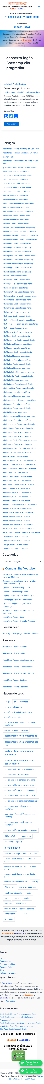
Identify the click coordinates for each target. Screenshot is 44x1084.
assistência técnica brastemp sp (21, 735)
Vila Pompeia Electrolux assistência (17, 268)
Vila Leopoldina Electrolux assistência (18, 388)
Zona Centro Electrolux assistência (17, 175)
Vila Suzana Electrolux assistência (17, 216)
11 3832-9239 (31, 17)
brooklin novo (12, 847)
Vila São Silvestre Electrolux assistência (19, 228)
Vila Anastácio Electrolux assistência (18, 512)
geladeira (8, 903)
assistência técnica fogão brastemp (20, 780)
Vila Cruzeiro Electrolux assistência (17, 472)
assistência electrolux (13, 717)
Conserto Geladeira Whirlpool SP (16, 588)
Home (2, 958)
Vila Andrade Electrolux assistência (17, 508)
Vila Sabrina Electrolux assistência (17, 244)
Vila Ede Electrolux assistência (15, 456)
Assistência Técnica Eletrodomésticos (18, 673)
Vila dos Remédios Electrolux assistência (19, 460)
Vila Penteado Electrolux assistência (17, 300)
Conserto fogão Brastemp (17, 88)
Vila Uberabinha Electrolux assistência (18, 204)
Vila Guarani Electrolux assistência (17, 436)
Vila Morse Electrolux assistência (16, 336)
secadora (23, 914)
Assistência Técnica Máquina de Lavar (18, 660)
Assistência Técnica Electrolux (15, 687)
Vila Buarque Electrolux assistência (17, 492)
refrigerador (10, 914)
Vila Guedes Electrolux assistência (17, 432)
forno (7, 898)
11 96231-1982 (22, 27)
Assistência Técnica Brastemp (15, 84)
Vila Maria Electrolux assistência (16, 380)
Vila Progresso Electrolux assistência (18, 260)
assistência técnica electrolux (17, 774)
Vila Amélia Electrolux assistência (16, 516)
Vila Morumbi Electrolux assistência (17, 332)
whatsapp (9, 919)
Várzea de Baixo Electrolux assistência (18, 528)
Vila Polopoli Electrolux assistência (17, 272)
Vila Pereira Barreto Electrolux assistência (20, 296)
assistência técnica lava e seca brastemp (18, 807)
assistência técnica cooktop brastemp (20, 769)
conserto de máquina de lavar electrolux (21, 853)
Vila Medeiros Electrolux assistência (17, 344)
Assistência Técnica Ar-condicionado (18, 667)
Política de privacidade (9, 973)
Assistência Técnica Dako (13, 617)
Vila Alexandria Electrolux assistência (18, 524)
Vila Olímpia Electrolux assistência (17, 316)
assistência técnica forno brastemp (19, 785)
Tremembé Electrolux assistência (16, 540)
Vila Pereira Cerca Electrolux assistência (19, 292)
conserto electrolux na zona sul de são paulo (19, 875)
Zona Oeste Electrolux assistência (17, 187)
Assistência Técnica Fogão (14, 653)
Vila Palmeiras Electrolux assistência (17, 308)
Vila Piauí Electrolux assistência (15, 288)
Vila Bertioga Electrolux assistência (17, 496)
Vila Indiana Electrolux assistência (17, 408)
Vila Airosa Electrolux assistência (16, 500)
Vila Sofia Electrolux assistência (16, 224)
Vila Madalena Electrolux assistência (18, 384)
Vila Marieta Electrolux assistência (17, 364)
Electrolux (10, 887)
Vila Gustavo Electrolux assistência (17, 420)
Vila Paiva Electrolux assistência (16, 312)
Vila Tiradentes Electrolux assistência (18, 212)
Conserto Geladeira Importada (15, 592)
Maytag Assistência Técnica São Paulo (18, 596)
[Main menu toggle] (39, 5)
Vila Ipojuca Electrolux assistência (16, 404)
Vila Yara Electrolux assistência (15, 200)
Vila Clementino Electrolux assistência (18, 484)
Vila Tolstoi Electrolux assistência (16, 207)
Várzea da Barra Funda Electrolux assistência (21, 532)
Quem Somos (5, 961)
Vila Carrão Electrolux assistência (16, 488)
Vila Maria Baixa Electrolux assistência (18, 372)
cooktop (35, 881)
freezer (16, 898)
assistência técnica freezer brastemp (20, 790)
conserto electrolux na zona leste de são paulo (20, 860)
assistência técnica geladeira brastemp (21, 795)
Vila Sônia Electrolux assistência (16, 220)
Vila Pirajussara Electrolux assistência (18, 284)
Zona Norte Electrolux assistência (16, 183)
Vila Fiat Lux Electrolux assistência (17, 452)
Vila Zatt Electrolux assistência (15, 196)
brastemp (10, 836)
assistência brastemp (13, 707)
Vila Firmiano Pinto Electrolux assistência (19, 448)
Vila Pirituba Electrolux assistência (17, 280)
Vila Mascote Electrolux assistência (17, 352)
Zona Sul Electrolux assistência (15, 180)
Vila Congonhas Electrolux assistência (18, 480)
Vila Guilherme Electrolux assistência (18, 428)
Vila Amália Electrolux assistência (16, 520)
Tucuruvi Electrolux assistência (15, 536)
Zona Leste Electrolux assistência (16, 191)
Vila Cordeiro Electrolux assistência (17, 476)
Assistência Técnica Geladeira (15, 646)
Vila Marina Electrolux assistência (16, 356)
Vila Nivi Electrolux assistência (15, 328)
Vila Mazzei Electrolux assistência (16, 348)
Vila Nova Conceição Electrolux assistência (20, 324)
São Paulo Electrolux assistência (16, 171)
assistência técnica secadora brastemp (21, 830)
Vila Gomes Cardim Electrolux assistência (20, 440)
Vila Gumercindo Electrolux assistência (19, 424)
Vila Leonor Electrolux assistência (16, 392)
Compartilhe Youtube (20, 568)
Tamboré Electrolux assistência (15, 548)
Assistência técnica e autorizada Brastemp (20, 153)
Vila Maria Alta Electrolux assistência (18, 376)
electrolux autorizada (27, 887)
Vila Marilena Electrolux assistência (17, 360)
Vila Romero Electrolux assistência (17, 248)
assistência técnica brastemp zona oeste (19, 753)
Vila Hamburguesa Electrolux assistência (19, 416)
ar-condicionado (21, 702)
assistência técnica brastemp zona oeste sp (19, 762)
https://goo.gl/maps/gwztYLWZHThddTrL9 (20, 633)
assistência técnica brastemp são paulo (21, 743)
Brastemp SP (8, 157)
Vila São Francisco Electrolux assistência (19, 232)
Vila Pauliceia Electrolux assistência (17, 304)
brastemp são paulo (13, 842)
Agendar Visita (6, 967)
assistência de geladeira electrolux (18, 712)
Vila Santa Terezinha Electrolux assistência (20, 236)
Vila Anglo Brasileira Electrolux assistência (20, 504)
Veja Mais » (11, 124)
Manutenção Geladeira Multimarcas (17, 600)
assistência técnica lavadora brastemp (21, 801)
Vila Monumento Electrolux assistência (19, 340)
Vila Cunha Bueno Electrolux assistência (19, 468)
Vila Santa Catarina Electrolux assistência (20, 240)
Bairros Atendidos (7, 964)
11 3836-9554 (13, 17)
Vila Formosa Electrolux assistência (17, 444)
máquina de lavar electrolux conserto (19, 909)
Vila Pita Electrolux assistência (15, 276)
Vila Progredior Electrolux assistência (18, 264)
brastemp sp (25, 836)
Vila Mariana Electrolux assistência (17, 368)
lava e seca (21, 903)
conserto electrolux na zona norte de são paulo (20, 867)
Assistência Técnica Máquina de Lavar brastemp (20, 815)
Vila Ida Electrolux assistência (15, 412)
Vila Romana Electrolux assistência (17, 252)
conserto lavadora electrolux (15, 881)
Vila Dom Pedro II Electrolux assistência (19, 464)
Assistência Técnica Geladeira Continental (20, 621)
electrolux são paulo (13, 893)
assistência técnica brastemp (16, 730)
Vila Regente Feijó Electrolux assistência (19, 256)
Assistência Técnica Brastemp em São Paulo (21, 149)
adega (7, 702)
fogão (29, 893)
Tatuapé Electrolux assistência (15, 544)
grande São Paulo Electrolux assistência (19, 167)
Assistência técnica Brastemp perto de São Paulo (20, 1023)
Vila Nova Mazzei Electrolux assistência (19, 320)
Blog (2, 970)
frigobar (27, 898)
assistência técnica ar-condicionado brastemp (20, 723)
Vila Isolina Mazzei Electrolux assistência (19, 400)
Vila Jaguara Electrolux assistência (17, 396)
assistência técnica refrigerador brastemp (18, 823)
